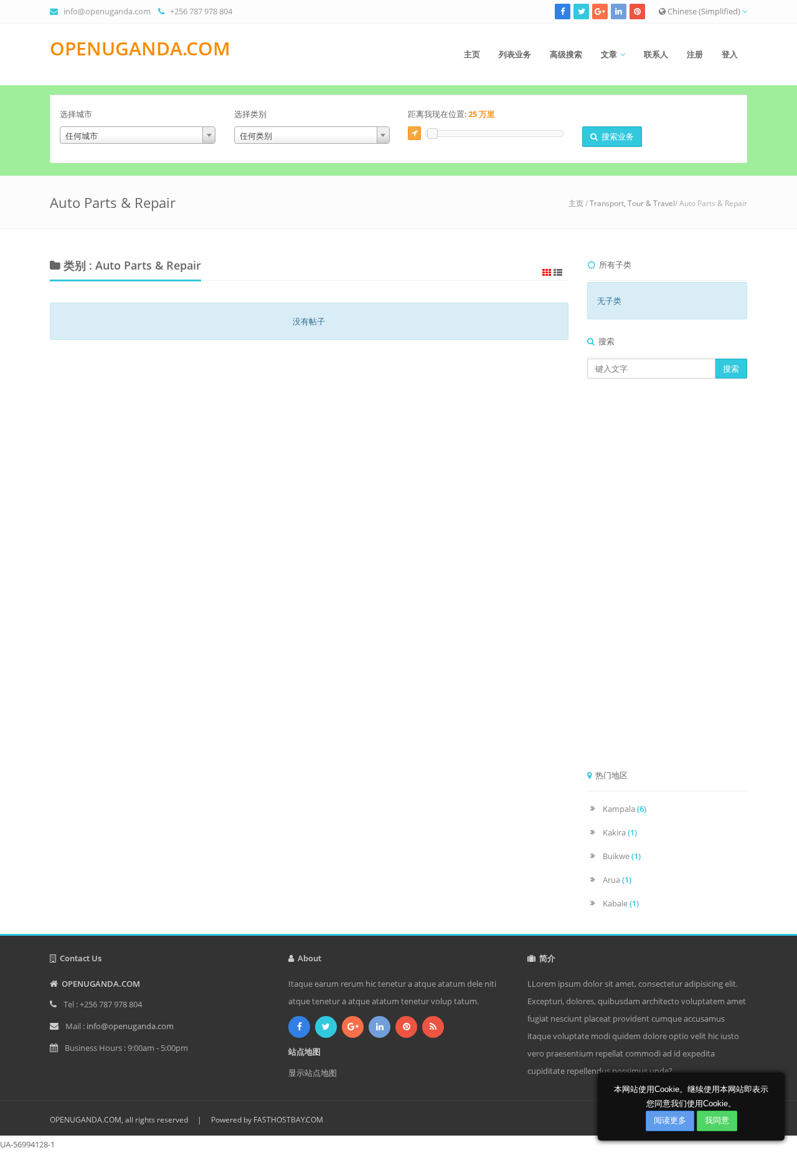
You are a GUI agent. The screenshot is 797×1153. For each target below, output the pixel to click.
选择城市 (76, 114)
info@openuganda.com (107, 11)
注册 (695, 54)
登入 (730, 54)
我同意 (717, 1120)
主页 (472, 54)
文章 (609, 54)
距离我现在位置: (451, 114)
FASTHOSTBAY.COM (288, 1119)
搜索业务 (616, 136)
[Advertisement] (667, 578)
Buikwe (622, 856)
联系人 (656, 54)
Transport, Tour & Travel (632, 203)
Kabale (621, 903)
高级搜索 (566, 54)
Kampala (624, 808)
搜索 (731, 368)
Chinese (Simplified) (704, 11)
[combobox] (137, 135)
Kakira (620, 832)
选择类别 (250, 114)
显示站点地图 (312, 1072)
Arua (617, 879)
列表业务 (515, 54)
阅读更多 (670, 1120)
